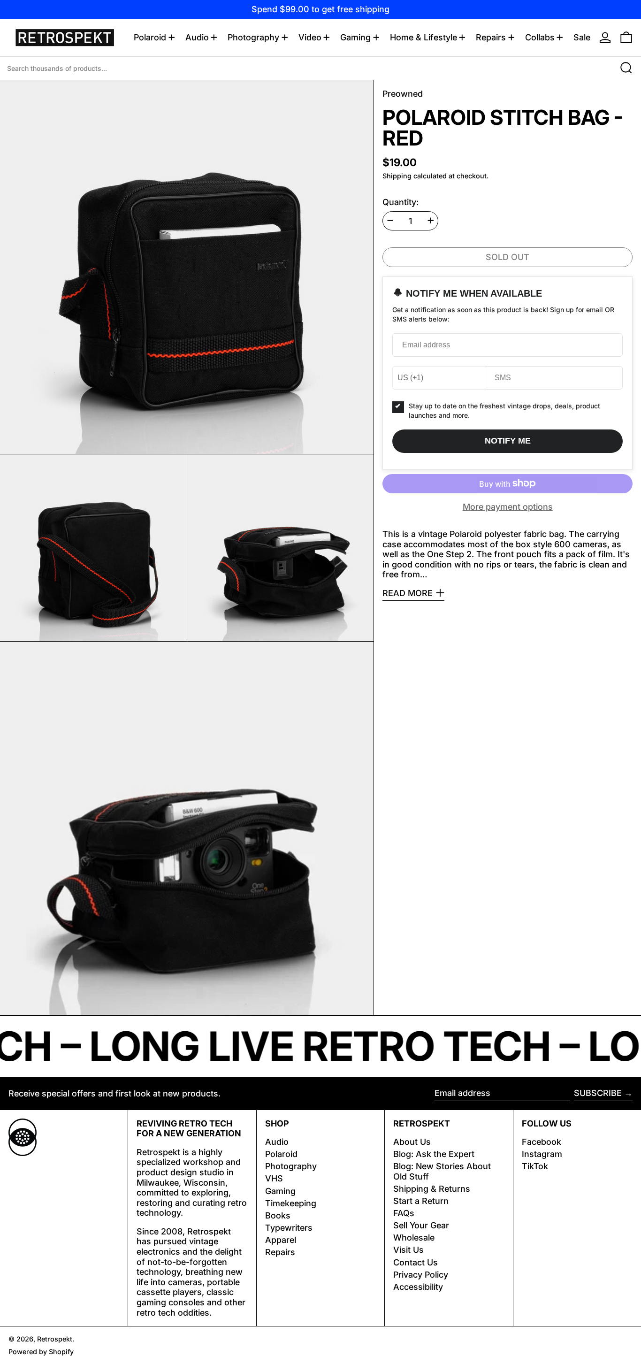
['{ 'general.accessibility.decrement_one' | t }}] (390, 220)
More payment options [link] (508, 507)
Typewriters (289, 1228)
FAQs (403, 1213)
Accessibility (418, 1287)
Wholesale (414, 1237)
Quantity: (400, 202)
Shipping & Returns (431, 1189)
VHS (274, 1178)
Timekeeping (290, 1203)
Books (277, 1215)
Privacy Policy (420, 1275)
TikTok (535, 1166)
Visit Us (408, 1250)
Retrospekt (54, 1339)
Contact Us (415, 1262)
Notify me (508, 440)
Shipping (397, 176)
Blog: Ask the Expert (433, 1154)
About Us (412, 1142)
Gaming (280, 1191)
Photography (291, 1166)
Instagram (542, 1154)
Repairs (280, 1252)
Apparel (280, 1240)
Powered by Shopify (41, 1352)
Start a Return (421, 1201)
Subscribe (598, 1093)
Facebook (541, 1142)
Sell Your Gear (421, 1225)
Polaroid (281, 1154)
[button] (626, 37)
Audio (277, 1142)
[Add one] (430, 220)
